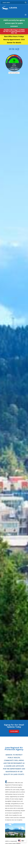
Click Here (14, 731)
